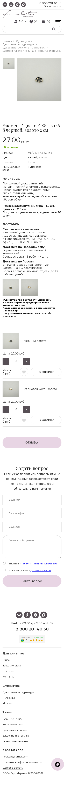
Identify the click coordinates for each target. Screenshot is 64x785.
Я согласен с (32, 563)
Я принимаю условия (28, 570)
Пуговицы (9, 697)
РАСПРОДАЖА (12, 718)
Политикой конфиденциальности (39, 563)
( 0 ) (36, 21)
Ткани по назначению (16, 741)
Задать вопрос (52, 6)
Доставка (8, 671)
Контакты (8, 676)
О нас (6, 660)
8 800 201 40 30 (50, 3)
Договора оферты (40, 570)
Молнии (7, 703)
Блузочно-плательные (16, 735)
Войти (22, 21)
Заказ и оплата (12, 665)
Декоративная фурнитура (18, 692)
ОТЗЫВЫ (32, 442)
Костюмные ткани (14, 724)
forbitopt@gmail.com (15, 756)
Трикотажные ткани (15, 730)
